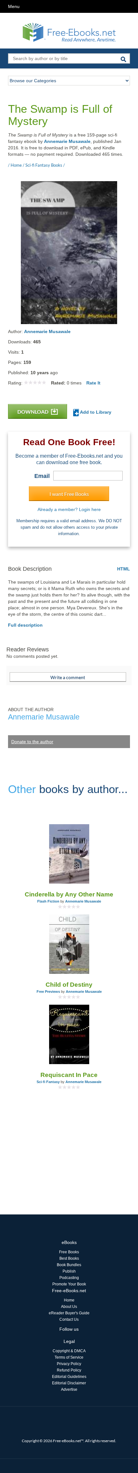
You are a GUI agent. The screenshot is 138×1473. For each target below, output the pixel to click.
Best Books (69, 1258)
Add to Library (95, 412)
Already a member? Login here (69, 509)
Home (69, 1300)
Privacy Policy (69, 1364)
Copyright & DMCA (69, 1351)
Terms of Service (69, 1357)
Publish (69, 1271)
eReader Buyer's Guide (69, 1313)
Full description (25, 625)
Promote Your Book (69, 1284)
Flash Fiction (48, 901)
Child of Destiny (69, 984)
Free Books (69, 1252)
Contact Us (69, 1319)
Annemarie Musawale (67, 141)
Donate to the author (32, 741)
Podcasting (69, 1277)
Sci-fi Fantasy (48, 1082)
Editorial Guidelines (69, 1376)
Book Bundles (69, 1265)
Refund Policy (69, 1370)
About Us (69, 1306)
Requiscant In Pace (69, 1075)
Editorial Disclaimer (69, 1383)
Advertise (69, 1389)
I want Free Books (69, 494)
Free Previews (48, 991)
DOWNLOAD (33, 412)
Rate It (93, 382)
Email (42, 476)
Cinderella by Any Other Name (69, 894)
